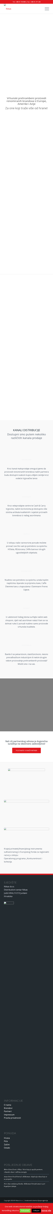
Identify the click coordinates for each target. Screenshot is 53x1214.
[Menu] (45, 9)
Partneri (8, 1111)
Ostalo (7, 1147)
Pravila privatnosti (12, 1117)
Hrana (7, 1138)
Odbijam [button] (36, 1210)
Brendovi (8, 1108)
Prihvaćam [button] (25, 1210)
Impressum (9, 1114)
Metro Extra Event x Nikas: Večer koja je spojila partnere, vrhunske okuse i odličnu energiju (23, 1170)
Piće (6, 1141)
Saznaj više (46, 1210)
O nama (7, 1105)
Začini (6, 1144)
